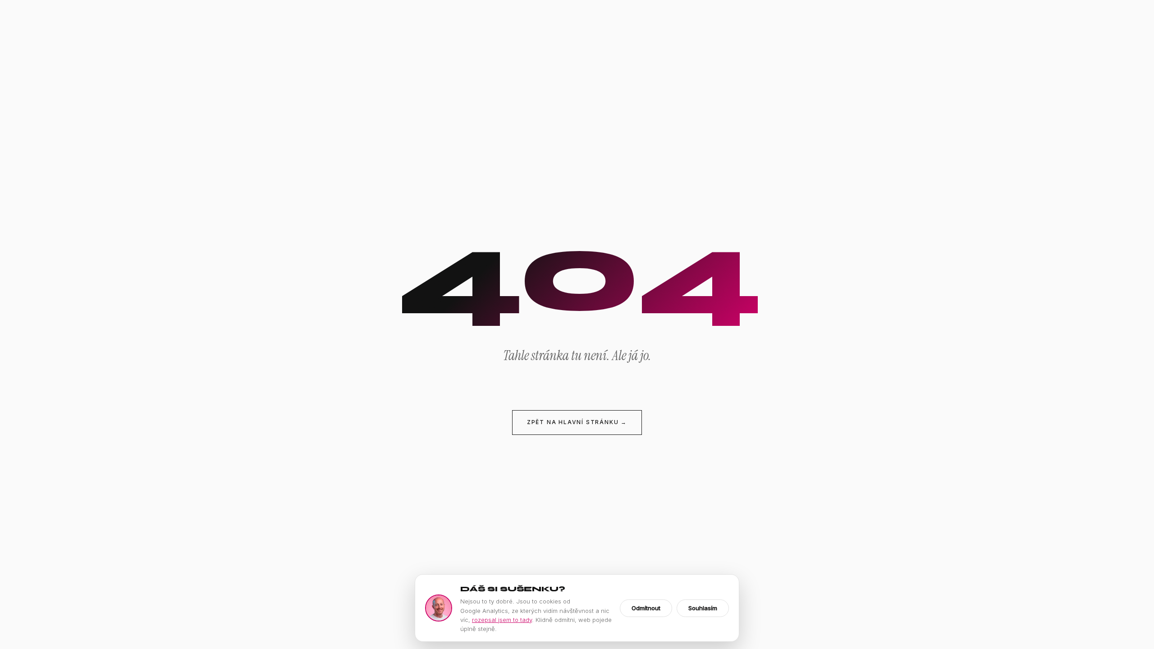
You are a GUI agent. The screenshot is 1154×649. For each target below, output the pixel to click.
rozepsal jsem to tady (502, 619)
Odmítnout (646, 608)
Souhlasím (702, 608)
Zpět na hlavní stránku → (577, 422)
